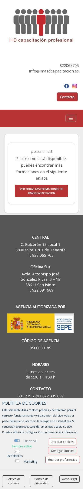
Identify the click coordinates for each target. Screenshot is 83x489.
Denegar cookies (62, 451)
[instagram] (74, 85)
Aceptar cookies (63, 442)
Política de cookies (13, 481)
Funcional (30, 441)
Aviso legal (69, 479)
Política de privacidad (41, 481)
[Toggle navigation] (71, 118)
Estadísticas (15, 456)
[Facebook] (66, 85)
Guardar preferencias (62, 460)
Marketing (30, 461)
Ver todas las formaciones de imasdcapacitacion (41, 191)
